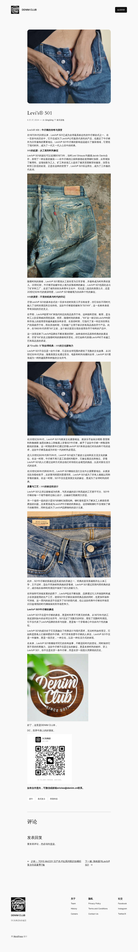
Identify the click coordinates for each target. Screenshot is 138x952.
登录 (52, 844)
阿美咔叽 (54, 799)
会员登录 (121, 10)
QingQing (49, 120)
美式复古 (41, 799)
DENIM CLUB (29, 9)
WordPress (18, 936)
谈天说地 (60, 120)
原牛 (31, 799)
